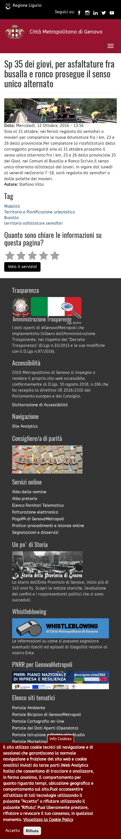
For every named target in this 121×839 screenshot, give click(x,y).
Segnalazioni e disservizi (35, 532)
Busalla (11, 217)
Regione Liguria (27, 5)
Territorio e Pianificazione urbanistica (39, 212)
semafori (54, 223)
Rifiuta (32, 831)
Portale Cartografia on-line (38, 721)
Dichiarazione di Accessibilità (40, 405)
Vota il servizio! (22, 266)
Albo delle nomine (29, 492)
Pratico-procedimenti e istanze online (48, 525)
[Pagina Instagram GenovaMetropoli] (87, 12)
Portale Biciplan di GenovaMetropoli (46, 714)
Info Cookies (61, 739)
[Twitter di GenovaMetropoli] (103, 12)
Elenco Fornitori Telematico (38, 505)
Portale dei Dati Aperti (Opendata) (45, 728)
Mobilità (12, 206)
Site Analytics (25, 426)
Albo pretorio (24, 498)
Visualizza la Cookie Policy (48, 819)
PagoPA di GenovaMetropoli (38, 519)
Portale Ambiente (28, 708)
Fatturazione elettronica (35, 512)
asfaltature (34, 223)
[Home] (15, 33)
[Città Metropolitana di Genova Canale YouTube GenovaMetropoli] (111, 12)
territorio (13, 223)
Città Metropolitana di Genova (66, 32)
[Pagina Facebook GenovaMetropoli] (79, 12)
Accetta (12, 830)
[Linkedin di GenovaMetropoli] (95, 12)
